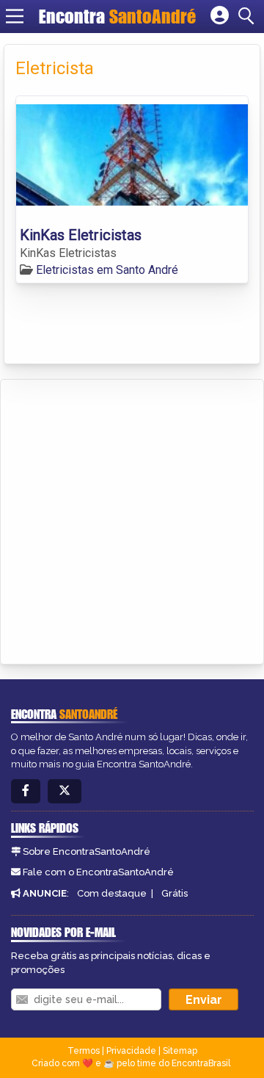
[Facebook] (25, 791)
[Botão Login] (219, 16)
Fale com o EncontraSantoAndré (98, 872)
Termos (83, 1051)
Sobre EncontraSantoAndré (86, 851)
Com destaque (112, 893)
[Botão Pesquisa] (249, 16)
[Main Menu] (14, 16)
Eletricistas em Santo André (107, 270)
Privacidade (131, 1051)
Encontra (117, 16)
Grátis (174, 893)
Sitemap (180, 1051)
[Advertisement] (132, 519)
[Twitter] (64, 791)
